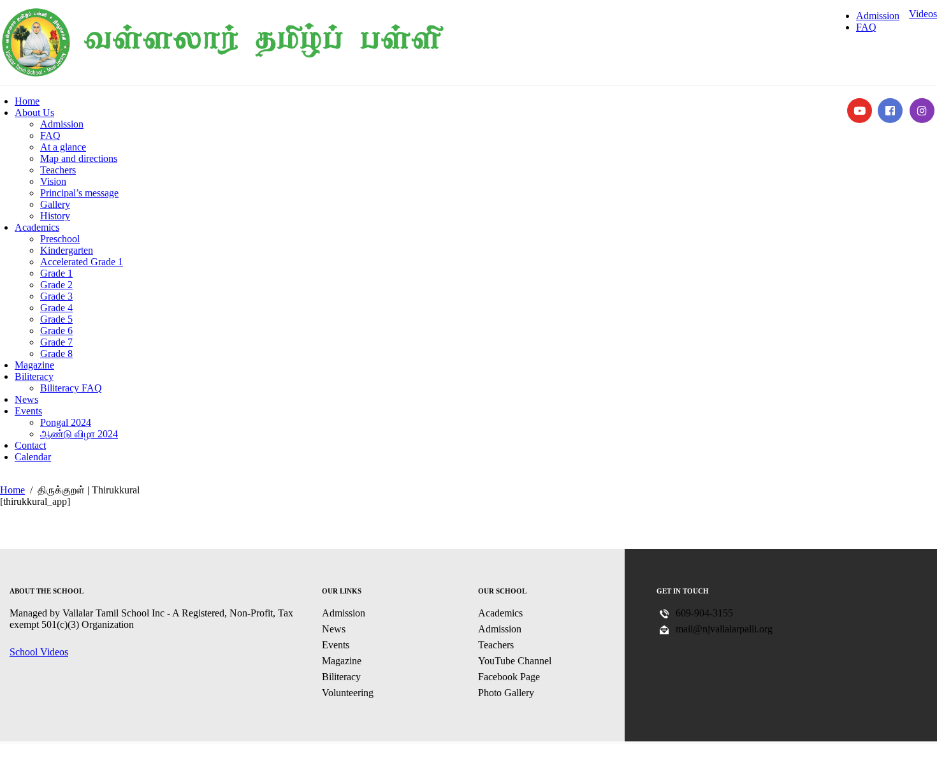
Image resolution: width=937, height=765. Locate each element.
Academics (37, 227)
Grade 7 (56, 342)
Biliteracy (34, 376)
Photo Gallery (506, 692)
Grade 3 (56, 296)
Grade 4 (56, 307)
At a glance (63, 147)
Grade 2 (56, 284)
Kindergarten (66, 250)
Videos (923, 13)
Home (27, 101)
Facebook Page (509, 676)
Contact (30, 445)
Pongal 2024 (65, 422)
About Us (34, 112)
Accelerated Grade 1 (81, 261)
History (55, 215)
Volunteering (348, 692)
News (26, 399)
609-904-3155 (704, 613)
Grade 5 (56, 319)
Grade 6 (56, 330)
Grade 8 (56, 353)
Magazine (34, 365)
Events (28, 410)
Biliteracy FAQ (71, 387)
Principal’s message (79, 192)
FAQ (866, 27)
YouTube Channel (514, 660)
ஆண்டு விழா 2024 (79, 433)
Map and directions (78, 158)
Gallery (55, 204)
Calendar (33, 456)
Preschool (60, 238)
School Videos (39, 651)
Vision (53, 181)
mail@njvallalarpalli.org (724, 628)
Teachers (58, 169)
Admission (877, 15)
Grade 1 (56, 273)
